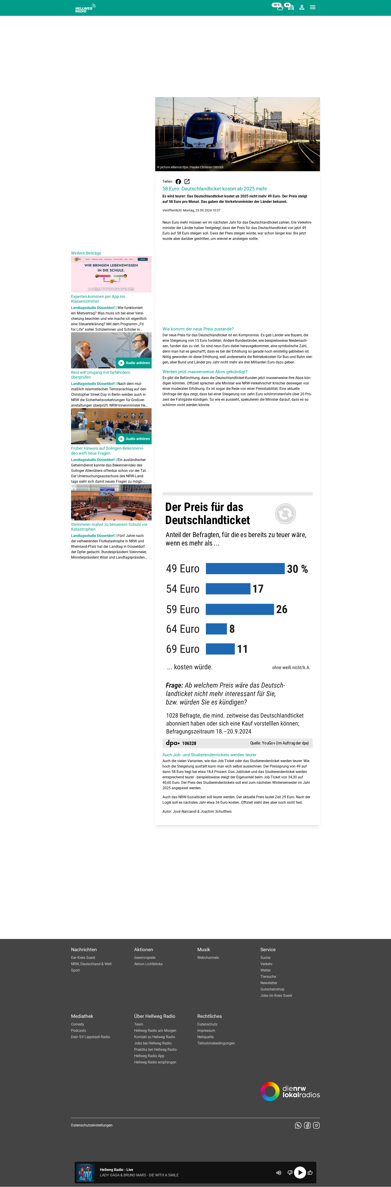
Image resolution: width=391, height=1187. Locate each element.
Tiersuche (268, 976)
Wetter (265, 970)
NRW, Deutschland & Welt (91, 964)
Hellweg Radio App (149, 1056)
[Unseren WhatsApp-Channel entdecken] (298, 1125)
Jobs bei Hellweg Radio (153, 1043)
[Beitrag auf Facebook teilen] (178, 181)
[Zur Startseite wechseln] (85, 8)
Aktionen (143, 949)
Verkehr (266, 964)
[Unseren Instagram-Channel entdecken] (316, 1125)
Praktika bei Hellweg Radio (155, 1049)
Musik (203, 949)
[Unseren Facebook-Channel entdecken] (307, 1125)
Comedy (77, 1024)
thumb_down (290, 1172)
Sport (75, 970)
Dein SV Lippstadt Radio (90, 1037)
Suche (265, 957)
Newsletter (268, 983)
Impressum (206, 1030)
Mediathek (82, 1016)
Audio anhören (134, 363)
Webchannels (208, 957)
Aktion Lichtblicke (148, 964)
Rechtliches (209, 1016)
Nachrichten (84, 949)
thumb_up (310, 1172)
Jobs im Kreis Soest (276, 995)
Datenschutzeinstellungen (91, 1125)
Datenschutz (207, 1024)
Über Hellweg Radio (154, 1016)
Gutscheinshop (272, 989)
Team (138, 1024)
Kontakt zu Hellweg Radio (154, 1037)
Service (268, 949)
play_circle (300, 1172)
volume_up (279, 1173)
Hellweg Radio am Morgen (155, 1030)
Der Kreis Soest (83, 957)
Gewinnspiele (144, 957)
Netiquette (205, 1037)
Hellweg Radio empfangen (155, 1062)
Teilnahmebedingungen (216, 1043)
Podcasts (78, 1030)
